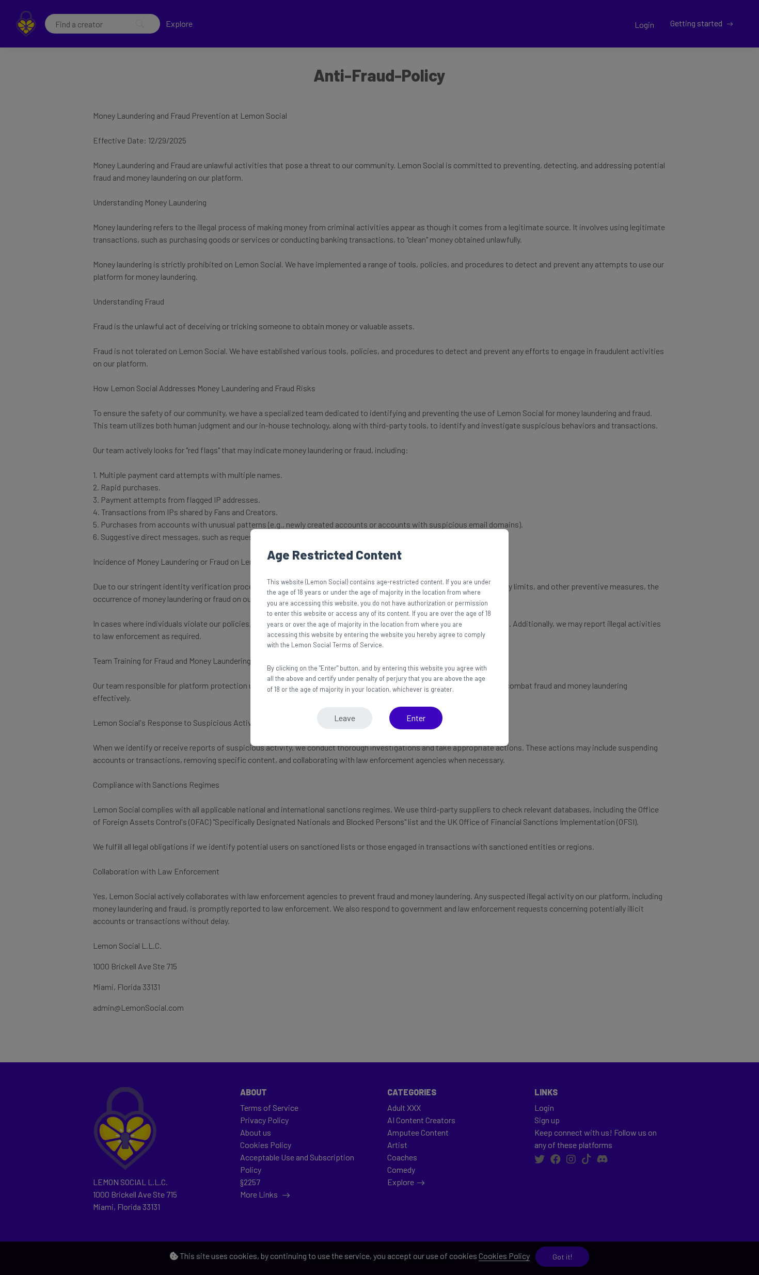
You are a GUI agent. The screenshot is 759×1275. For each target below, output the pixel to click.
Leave (344, 718)
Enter (415, 718)
